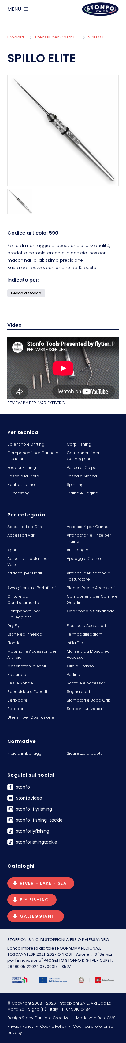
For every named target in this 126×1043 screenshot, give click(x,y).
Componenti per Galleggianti (83, 455)
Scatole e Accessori (86, 683)
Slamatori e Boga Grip (89, 700)
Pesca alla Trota (23, 476)
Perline (73, 674)
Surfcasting (18, 493)
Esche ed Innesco (24, 634)
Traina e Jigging (82, 493)
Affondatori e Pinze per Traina (89, 538)
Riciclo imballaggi (25, 753)
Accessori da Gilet (25, 526)
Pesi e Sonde (20, 683)
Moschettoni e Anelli (27, 666)
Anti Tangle (77, 549)
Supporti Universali (85, 708)
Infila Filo (75, 642)
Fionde (14, 642)
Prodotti (15, 37)
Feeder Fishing (21, 467)
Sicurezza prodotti (84, 753)
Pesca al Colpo (82, 467)
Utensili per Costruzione (56, 37)
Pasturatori (18, 674)
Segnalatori (78, 691)
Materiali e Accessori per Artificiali (32, 654)
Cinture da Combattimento (23, 599)
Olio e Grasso (80, 666)
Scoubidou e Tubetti (27, 691)
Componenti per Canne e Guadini (32, 455)
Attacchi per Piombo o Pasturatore (88, 576)
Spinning (75, 484)
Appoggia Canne (84, 558)
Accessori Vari (21, 535)
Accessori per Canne (88, 526)
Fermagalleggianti (85, 634)
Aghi (11, 549)
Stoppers (16, 708)
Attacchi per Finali (24, 573)
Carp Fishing (79, 444)
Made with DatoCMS (96, 1017)
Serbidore (17, 700)
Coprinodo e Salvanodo (91, 611)
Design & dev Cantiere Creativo (38, 1017)
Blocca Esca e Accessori (91, 587)
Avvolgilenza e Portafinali (31, 587)
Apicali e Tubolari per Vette (28, 561)
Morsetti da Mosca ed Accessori (88, 654)
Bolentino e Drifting (25, 444)
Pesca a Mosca (82, 476)
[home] (100, 9)
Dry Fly (13, 625)
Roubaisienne (21, 484)
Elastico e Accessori (86, 625)
